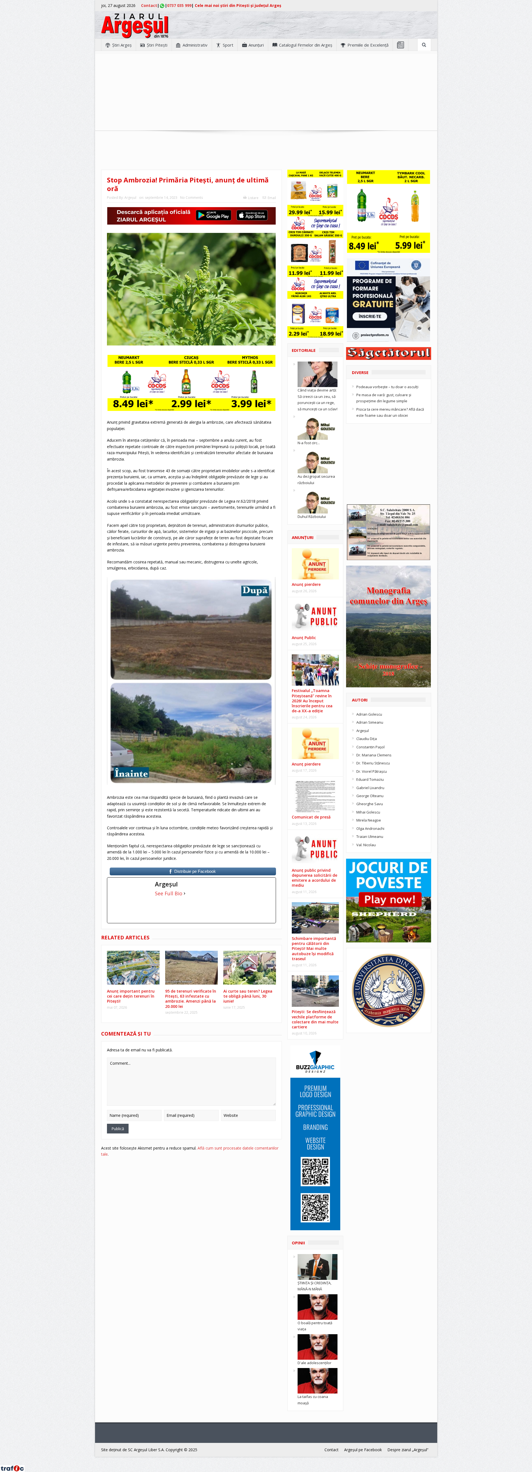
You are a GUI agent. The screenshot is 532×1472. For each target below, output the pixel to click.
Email (272, 197)
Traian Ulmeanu (369, 836)
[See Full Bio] (184, 893)
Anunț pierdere (306, 764)
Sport (228, 45)
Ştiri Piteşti (157, 45)
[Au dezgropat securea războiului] (317, 460)
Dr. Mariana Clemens (374, 754)
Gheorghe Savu (369, 803)
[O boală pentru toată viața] (317, 1306)
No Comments (191, 197)
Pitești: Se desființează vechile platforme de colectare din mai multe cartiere (315, 1019)
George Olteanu (369, 795)
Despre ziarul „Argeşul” (407, 1449)
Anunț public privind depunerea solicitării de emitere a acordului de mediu (314, 878)
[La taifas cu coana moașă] (317, 1380)
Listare (253, 197)
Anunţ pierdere (306, 584)
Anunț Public (304, 637)
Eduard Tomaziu (370, 779)
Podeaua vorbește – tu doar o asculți (387, 386)
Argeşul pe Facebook (363, 1449)
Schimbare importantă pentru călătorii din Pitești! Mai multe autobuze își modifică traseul (314, 948)
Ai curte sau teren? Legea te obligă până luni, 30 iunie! (247, 996)
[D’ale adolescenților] (317, 1346)
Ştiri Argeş (122, 45)
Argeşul (130, 197)
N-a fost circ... (309, 442)
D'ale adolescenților (314, 1362)
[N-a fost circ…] (317, 426)
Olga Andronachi (370, 828)
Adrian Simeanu (369, 722)
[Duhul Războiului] (317, 500)
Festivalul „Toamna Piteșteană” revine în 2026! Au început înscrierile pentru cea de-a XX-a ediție (312, 700)
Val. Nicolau (366, 844)
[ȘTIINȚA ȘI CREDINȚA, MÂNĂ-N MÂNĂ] (317, 1266)
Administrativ (195, 45)
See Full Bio (168, 893)
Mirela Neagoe (368, 820)
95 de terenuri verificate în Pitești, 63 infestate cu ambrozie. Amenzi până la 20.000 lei (190, 998)
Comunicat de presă (311, 817)
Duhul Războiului (312, 516)
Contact (149, 5)
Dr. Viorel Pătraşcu (371, 771)
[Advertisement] (266, 92)
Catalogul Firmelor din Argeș (305, 45)
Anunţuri (256, 45)
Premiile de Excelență (367, 45)
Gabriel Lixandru (370, 787)
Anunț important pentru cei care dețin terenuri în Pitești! (131, 996)
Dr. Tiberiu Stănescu (373, 763)
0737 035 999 (179, 5)
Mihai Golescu (368, 812)
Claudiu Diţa (366, 738)
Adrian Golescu (369, 714)
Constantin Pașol (370, 746)
